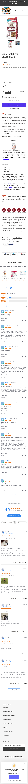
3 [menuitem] (15, 495)
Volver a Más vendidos (15, 262)
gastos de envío (16, 67)
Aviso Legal (6, 735)
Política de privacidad (8, 711)
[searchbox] (7, 522)
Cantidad (3, 73)
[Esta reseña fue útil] (22, 631)
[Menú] (25, 10)
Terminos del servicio (8, 723)
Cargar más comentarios (14, 690)
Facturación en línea (8, 731)
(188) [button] (8, 295)
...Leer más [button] (6, 450)
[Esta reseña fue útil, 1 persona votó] (22, 598)
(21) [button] (7, 297)
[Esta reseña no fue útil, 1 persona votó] (25, 631)
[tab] (5, 306)
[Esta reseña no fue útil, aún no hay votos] (25, 563)
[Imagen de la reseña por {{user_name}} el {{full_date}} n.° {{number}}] (4, 543)
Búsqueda (5, 707)
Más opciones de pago (14, 108)
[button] (4, 318)
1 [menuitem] (12, 495)
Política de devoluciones (9, 715)
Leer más (9, 557)
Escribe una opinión (14, 515)
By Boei (23, 782)
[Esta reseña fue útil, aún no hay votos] (22, 563)
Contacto (5, 727)
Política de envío (7, 719)
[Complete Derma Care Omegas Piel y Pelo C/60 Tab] (14, 146)
